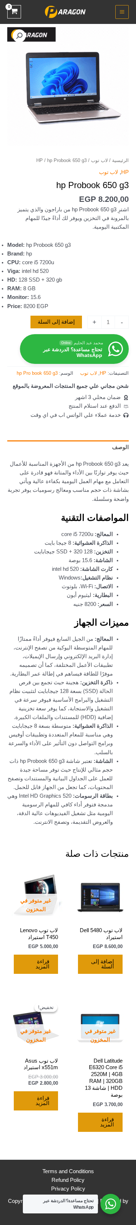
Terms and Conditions (68, 1171)
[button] (19, 35)
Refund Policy (68, 1180)
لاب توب (99, 160)
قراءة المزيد (42, 964)
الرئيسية (120, 160)
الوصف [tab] (120, 447)
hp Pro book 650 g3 (37, 373)
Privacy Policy (68, 1189)
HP (39, 160)
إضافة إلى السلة (56, 322)
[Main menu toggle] (122, 11)
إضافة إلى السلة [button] (102, 964)
